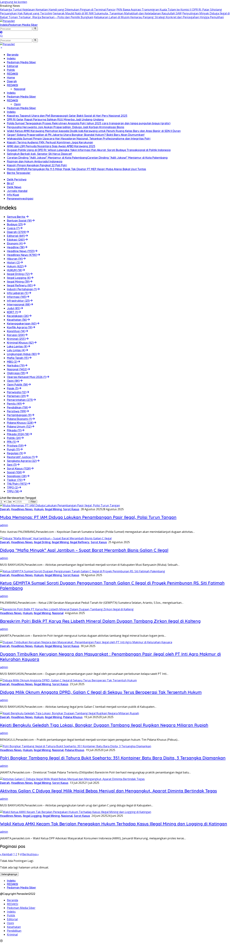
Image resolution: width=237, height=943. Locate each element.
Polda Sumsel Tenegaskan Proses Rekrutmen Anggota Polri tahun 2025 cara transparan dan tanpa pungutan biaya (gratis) (88, 123)
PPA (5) (11, 441)
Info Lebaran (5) (17, 293)
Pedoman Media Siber (23, 25)
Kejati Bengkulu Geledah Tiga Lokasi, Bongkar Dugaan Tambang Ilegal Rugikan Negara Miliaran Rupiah (104, 725)
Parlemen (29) (16, 396)
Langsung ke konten (13, 2)
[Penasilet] (7, 21)
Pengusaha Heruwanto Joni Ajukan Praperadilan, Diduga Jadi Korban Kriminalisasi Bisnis (65, 127)
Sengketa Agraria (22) (22, 461)
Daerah (12, 81)
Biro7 (10, 183)
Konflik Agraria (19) (19, 327)
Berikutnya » (30, 854)
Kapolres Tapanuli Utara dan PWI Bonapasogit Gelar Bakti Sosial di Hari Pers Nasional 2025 (67, 115)
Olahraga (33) (16, 373)
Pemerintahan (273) (20, 400)
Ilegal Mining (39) (18, 281)
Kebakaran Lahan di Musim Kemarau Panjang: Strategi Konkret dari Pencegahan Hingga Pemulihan (159, 17)
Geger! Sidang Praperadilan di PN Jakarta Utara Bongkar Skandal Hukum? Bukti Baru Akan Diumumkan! (76, 134)
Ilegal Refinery (79, 542)
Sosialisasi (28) (17, 476)
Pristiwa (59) (15, 445)
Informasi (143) (16, 297)
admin (4, 525)
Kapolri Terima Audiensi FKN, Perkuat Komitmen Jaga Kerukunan (50, 142)
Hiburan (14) (15, 258)
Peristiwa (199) (16, 411)
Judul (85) (13, 308)
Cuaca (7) (13, 228)
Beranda (12, 54)
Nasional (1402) (17, 369)
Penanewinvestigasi (20, 198)
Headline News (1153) (21, 251)
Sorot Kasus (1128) (19, 468)
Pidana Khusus (73, 717)
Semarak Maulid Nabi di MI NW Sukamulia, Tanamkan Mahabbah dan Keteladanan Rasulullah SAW (117, 13)
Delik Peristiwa (16, 179)
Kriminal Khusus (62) (20, 342)
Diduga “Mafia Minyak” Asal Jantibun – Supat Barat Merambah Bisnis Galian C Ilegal (84, 550)
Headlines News (22, 509)
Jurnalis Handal (17, 191)
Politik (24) (14, 438)
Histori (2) (13, 262)
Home (11, 77)
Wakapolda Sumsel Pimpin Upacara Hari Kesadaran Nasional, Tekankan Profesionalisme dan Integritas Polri (78, 138)
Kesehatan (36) (17, 319)
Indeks (4, 25)
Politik (11, 70)
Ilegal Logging (32, 816)
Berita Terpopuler (19, 173)
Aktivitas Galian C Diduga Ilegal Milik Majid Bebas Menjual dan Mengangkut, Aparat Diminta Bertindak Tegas (108, 790)
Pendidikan (14, 931)
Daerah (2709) (16, 232)
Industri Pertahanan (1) (22, 289)
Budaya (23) (15, 224)
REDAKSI (12, 73)
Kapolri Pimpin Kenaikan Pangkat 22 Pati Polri (37, 165)
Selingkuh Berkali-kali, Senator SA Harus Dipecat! (39, 154)
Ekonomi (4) (15, 243)
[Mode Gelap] (1, 33)
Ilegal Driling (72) (18, 274)
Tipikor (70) (14, 480)
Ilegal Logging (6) (19, 277)
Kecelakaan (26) (18, 316)
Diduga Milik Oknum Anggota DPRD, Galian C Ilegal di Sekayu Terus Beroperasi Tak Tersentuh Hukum (101, 692)
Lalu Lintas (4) (16, 350)
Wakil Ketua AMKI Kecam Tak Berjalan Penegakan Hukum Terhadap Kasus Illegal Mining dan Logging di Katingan (113, 823)
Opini (17, 104)
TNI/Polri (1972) (17, 483)
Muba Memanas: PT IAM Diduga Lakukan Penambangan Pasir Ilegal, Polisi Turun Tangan (88, 517)
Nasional (19, 89)
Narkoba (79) (15, 365)
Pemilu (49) (14, 403)
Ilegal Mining (53, 509)
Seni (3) (12, 464)
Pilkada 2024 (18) (18, 434)
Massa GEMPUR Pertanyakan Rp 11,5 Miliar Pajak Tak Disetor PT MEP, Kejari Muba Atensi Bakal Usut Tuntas (76, 169)
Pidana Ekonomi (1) (19, 419)
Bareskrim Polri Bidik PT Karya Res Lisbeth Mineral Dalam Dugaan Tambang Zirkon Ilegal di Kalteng (100, 621)
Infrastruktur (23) (18, 300)
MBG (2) (12, 361)
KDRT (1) (12, 312)
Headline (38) (15, 247)
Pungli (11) (13, 449)
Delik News (14, 187)
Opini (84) (13, 380)
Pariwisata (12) (16, 392)
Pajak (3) (12, 388)
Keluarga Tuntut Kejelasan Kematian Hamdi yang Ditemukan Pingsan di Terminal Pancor (58, 9)
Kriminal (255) (16, 339)
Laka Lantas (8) (17, 346)
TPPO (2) (12, 487)
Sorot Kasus (71, 509)
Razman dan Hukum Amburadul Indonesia (34, 161)
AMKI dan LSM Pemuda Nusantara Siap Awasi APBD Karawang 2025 (51, 146)
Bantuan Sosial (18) (19, 220)
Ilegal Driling (42, 542)
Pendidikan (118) (17, 407)
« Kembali (6, 854)
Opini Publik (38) (17, 384)
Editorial (12, 66)
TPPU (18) (13, 491)
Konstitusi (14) (16, 331)
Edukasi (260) (16, 239)
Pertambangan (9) (19, 415)
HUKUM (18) (14, 270)
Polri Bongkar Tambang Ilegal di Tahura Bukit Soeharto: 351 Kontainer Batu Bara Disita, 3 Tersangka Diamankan (113, 757)
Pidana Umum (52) (19, 426)
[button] (35, 29)
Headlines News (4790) (22, 255)
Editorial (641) (16, 236)
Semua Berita (16, 216)
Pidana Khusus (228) (20, 422)
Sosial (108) (14, 472)
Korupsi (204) (16, 335)
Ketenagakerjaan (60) (21, 323)
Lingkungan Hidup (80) (22, 354)
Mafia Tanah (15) (18, 358)
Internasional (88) (18, 304)
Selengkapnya (9, 874)
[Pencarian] (1, 36)
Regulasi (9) (15, 453)
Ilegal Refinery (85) (20, 285)
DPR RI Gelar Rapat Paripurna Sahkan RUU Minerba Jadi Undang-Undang (55, 119)
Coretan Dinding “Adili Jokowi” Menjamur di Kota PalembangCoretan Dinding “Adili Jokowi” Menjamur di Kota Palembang (87, 157)
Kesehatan (14, 927)
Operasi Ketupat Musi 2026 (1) (26, 377)
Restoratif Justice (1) (21, 457)
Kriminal (12, 934)
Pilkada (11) (14, 430)
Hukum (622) (15, 266)
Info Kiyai (13, 194)
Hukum (39, 509)
